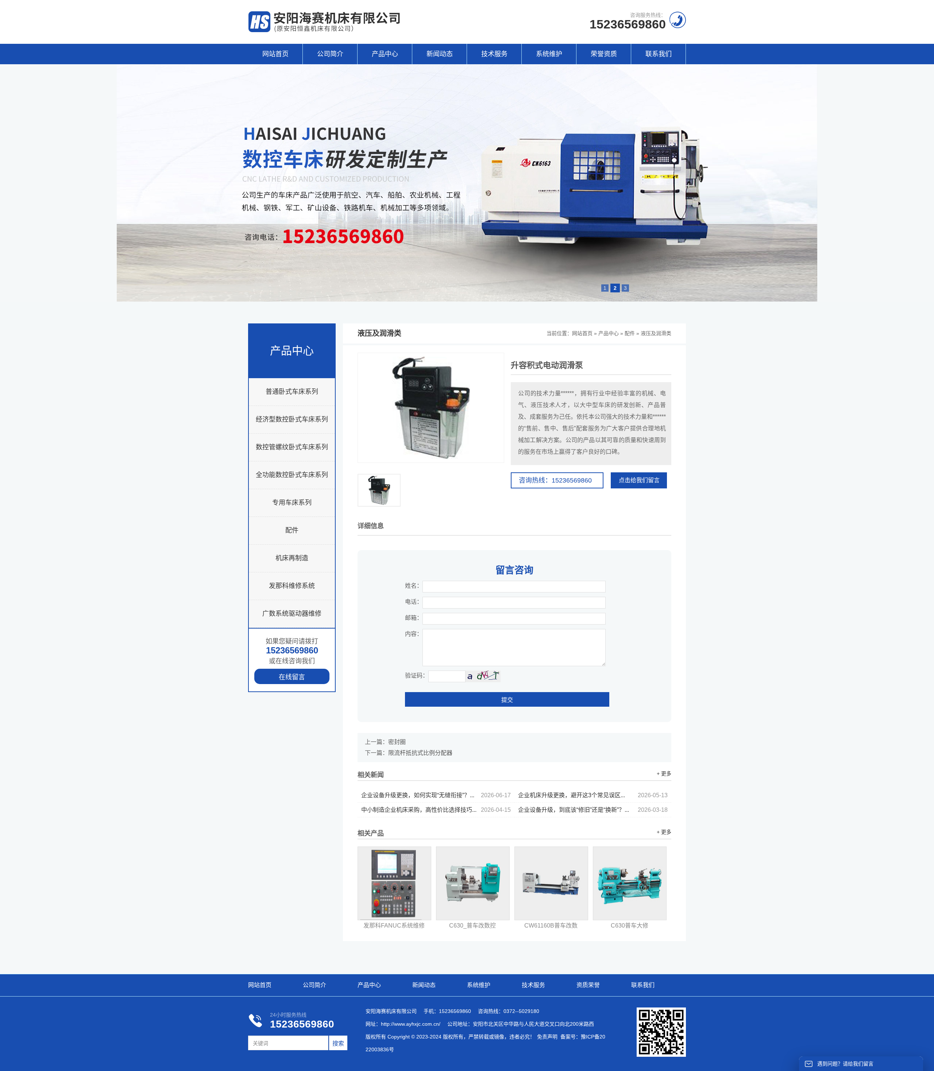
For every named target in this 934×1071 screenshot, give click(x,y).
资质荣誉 (588, 985)
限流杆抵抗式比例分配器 (420, 753)
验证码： (416, 675)
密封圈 (397, 742)
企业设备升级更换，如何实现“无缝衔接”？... (436, 795)
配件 (291, 530)
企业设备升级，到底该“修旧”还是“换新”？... (593, 810)
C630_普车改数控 (472, 925)
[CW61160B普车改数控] (551, 883)
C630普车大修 (629, 925)
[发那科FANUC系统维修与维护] (394, 883)
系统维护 (549, 54)
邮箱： (413, 618)
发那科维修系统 (292, 586)
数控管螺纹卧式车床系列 (292, 447)
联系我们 (658, 54)
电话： (413, 602)
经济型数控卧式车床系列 (292, 419)
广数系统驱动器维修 (291, 613)
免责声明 (547, 1037)
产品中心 (385, 54)
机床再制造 (291, 558)
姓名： (413, 586)
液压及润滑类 (656, 333)
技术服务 (494, 54)
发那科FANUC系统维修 (394, 925)
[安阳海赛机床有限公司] (325, 30)
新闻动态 (440, 54)
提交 (507, 700)
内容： (413, 634)
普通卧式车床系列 (292, 391)
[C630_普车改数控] (473, 883)
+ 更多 (664, 773)
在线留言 (292, 677)
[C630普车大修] (630, 883)
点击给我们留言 (639, 480)
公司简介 (330, 54)
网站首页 (275, 54)
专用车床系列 (292, 502)
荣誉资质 (604, 54)
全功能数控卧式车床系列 (292, 475)
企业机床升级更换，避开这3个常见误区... (593, 795)
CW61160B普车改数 (551, 925)
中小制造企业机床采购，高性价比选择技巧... (436, 810)
